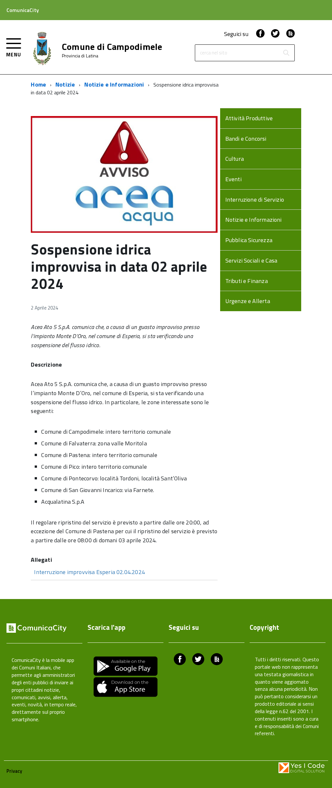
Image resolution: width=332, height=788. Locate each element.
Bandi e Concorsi (246, 138)
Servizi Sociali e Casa (251, 260)
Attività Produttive (249, 118)
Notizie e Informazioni (114, 84)
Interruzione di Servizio (254, 199)
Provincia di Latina (80, 55)
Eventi (233, 179)
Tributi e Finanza (246, 280)
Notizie (65, 84)
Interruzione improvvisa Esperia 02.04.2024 (89, 572)
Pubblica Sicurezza (248, 240)
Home (38, 84)
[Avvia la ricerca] (286, 53)
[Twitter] (275, 33)
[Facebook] (260, 33)
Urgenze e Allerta (247, 301)
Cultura (234, 158)
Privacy (14, 771)
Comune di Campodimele (112, 46)
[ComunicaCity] (290, 33)
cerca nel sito (213, 53)
